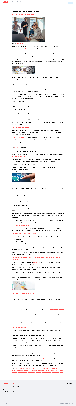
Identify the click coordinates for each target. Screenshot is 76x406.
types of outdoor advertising (27, 373)
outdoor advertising (56, 372)
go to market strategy (57, 370)
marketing (25, 372)
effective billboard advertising (47, 370)
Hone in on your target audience (18, 137)
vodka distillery (17, 147)
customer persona (16, 190)
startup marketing (18, 373)
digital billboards (20, 370)
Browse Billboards (12, 1)
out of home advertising (47, 372)
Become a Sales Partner (13, 3)
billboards (57, 368)
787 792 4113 (70, 383)
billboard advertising (37, 368)
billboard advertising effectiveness (48, 368)
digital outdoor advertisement (35, 370)
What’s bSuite (19, 1)
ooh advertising (39, 372)
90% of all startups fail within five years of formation (22, 48)
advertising (17, 368)
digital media (26, 370)
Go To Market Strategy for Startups (23, 14)
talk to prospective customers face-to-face (20, 156)
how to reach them (37, 262)
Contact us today (15, 358)
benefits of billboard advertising (26, 368)
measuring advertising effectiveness (57, 309)
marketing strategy (31, 372)
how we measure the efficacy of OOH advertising (39, 358)
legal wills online (29, 145)
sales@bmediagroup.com (68, 384)
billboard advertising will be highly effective (20, 274)
